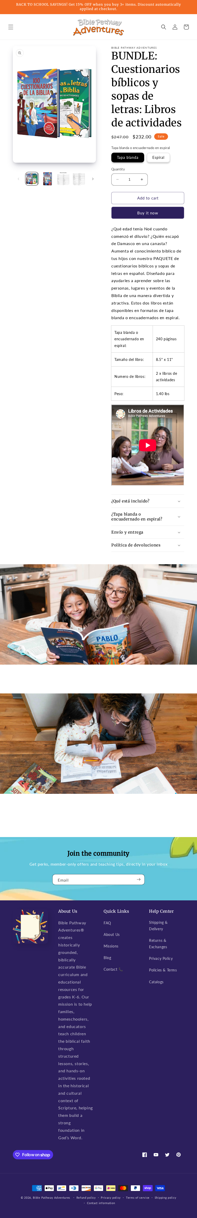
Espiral (158, 157)
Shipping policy (165, 1197)
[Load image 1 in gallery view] (31, 178)
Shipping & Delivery (158, 925)
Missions (111, 946)
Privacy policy (111, 1197)
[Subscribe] (138, 879)
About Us (112, 934)
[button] (10, 27)
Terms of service (138, 1197)
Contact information (101, 1203)
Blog (107, 957)
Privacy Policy (161, 958)
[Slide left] (18, 179)
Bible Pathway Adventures (51, 1197)
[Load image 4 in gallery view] (78, 178)
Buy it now (147, 213)
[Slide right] (92, 179)
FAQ (107, 923)
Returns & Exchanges (158, 943)
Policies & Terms (163, 970)
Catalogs (156, 982)
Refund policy (86, 1197)
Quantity (118, 169)
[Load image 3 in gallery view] (63, 178)
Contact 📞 (113, 969)
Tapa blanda (128, 157)
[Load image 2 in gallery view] (47, 178)
